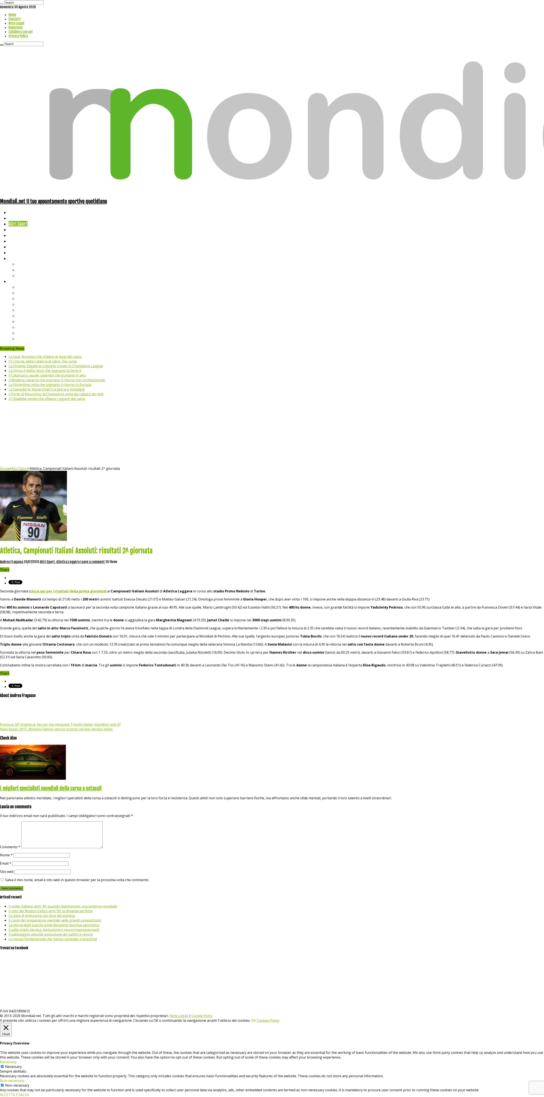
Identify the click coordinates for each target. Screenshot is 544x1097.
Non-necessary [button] (12, 1080)
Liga (20, 304)
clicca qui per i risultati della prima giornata (67, 591)
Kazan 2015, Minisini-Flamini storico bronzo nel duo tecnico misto (56, 729)
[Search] (1, 3)
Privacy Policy (18, 36)
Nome (6, 855)
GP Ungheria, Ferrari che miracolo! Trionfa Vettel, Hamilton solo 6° (60, 724)
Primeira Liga (29, 327)
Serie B (23, 293)
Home (12, 15)
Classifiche (18, 281)
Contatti (14, 19)
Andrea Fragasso (12, 562)
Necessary (13, 1066)
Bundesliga (27, 310)
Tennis (23, 270)
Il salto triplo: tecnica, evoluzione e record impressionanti (53, 929)
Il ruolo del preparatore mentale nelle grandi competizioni (54, 920)
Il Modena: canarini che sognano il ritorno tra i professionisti (56, 380)
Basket (23, 275)
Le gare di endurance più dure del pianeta (41, 915)
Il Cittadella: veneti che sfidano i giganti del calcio (46, 398)
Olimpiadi (16, 247)
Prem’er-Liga (28, 333)
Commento (10, 847)
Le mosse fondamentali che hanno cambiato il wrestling (52, 939)
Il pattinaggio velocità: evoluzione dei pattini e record (50, 934)
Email (5, 863)
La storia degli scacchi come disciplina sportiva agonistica (53, 925)
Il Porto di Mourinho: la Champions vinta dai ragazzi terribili (55, 394)
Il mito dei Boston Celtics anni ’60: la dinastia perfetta (50, 911)
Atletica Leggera (68, 562)
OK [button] (253, 1020)
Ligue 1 (23, 316)
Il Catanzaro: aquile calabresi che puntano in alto (47, 375)
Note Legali (16, 23)
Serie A (23, 287)
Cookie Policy (202, 1015)
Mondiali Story (21, 241)
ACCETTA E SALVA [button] (14, 1094)
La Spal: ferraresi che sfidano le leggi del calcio (45, 356)
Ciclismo (15, 218)
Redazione (15, 27)
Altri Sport (18, 224)
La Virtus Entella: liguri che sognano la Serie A (44, 370)
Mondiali (16, 235)
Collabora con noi (20, 32)
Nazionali (16, 229)
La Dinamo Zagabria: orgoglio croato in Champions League (55, 366)
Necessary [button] (8, 1062)
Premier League (31, 298)
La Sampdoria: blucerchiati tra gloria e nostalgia (46, 389)
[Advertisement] (272, 434)
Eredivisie (26, 321)
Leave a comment (92, 562)
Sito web (7, 871)
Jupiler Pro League (34, 338)
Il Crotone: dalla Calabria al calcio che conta (42, 361)
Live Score (17, 258)
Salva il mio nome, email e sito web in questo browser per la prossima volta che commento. (77, 880)
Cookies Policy (268, 1020)
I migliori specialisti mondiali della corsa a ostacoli (51, 788)
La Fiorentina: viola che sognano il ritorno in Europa (49, 384)
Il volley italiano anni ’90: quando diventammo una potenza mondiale (62, 906)
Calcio (13, 252)
